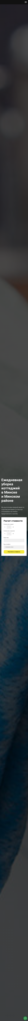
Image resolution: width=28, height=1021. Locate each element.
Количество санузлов (9, 531)
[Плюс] (13, 527)
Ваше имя (6, 537)
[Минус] (5, 527)
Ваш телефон (7, 544)
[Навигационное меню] (26, 2)
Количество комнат (9, 524)
